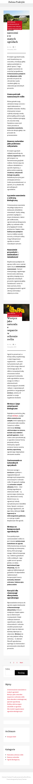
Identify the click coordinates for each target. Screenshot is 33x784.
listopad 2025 (11, 737)
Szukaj (7, 669)
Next (21, 663)
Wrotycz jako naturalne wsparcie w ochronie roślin (12, 329)
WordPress (27, 777)
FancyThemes (22, 779)
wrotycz (15, 416)
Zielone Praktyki (16, 2)
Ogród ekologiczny (14, 29)
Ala (10, 47)
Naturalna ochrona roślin (15, 755)
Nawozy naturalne (14, 26)
